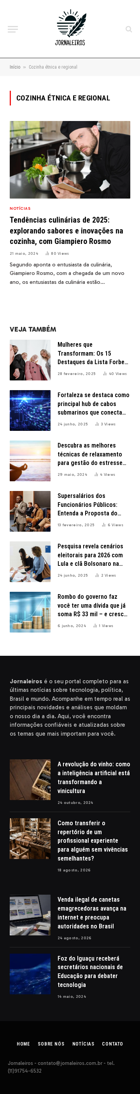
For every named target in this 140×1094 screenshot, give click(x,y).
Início (15, 67)
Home (23, 1044)
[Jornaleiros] (70, 29)
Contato (112, 1044)
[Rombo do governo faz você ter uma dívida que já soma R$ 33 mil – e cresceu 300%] (30, 612)
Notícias (83, 1044)
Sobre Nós (51, 1044)
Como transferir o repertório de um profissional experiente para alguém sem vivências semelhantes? (93, 840)
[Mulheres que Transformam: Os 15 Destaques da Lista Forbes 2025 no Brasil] (30, 360)
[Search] (128, 29)
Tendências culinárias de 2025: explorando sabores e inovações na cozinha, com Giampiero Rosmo (66, 230)
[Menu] (13, 29)
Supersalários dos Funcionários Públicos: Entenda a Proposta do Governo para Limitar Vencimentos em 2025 (87, 513)
